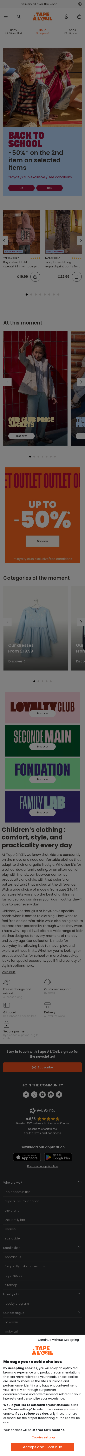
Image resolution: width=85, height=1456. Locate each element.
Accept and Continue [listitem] (42, 1447)
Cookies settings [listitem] (43, 1437)
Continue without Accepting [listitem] (58, 1340)
